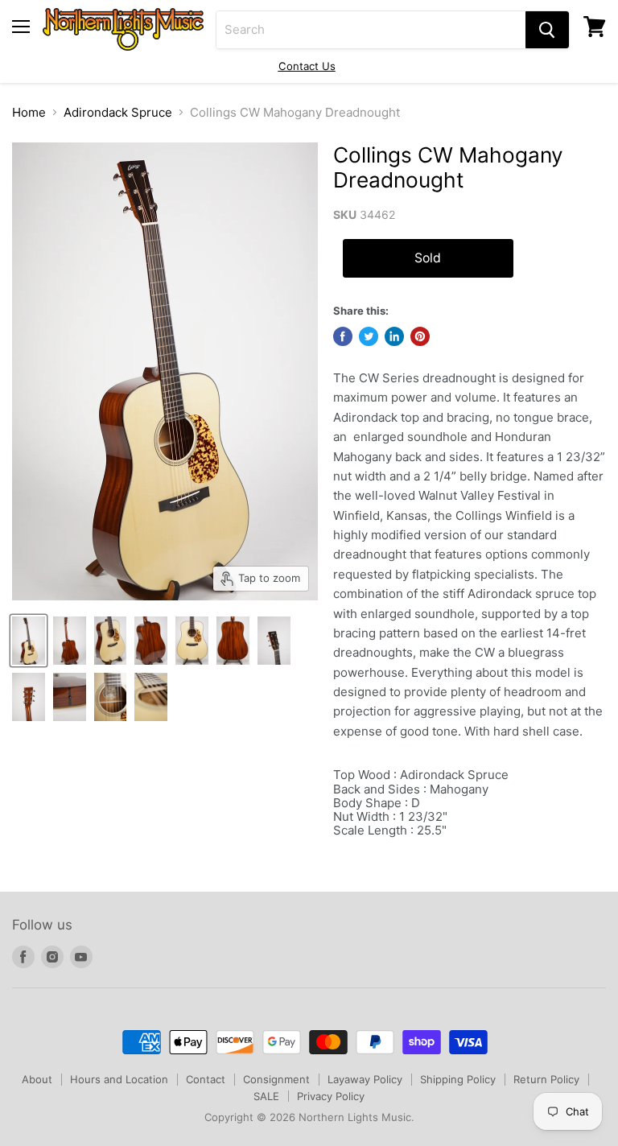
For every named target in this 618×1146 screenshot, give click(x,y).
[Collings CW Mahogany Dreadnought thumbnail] (28, 640)
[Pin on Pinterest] (420, 336)
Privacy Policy (331, 1096)
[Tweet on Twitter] (368, 336)
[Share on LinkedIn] (394, 336)
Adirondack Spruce (118, 112)
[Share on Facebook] (342, 336)
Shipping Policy (458, 1079)
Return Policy (546, 1079)
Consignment (276, 1079)
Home (29, 112)
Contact (205, 1079)
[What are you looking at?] (547, 29)
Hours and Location (119, 1079)
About (37, 1079)
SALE (266, 1096)
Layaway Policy (365, 1079)
